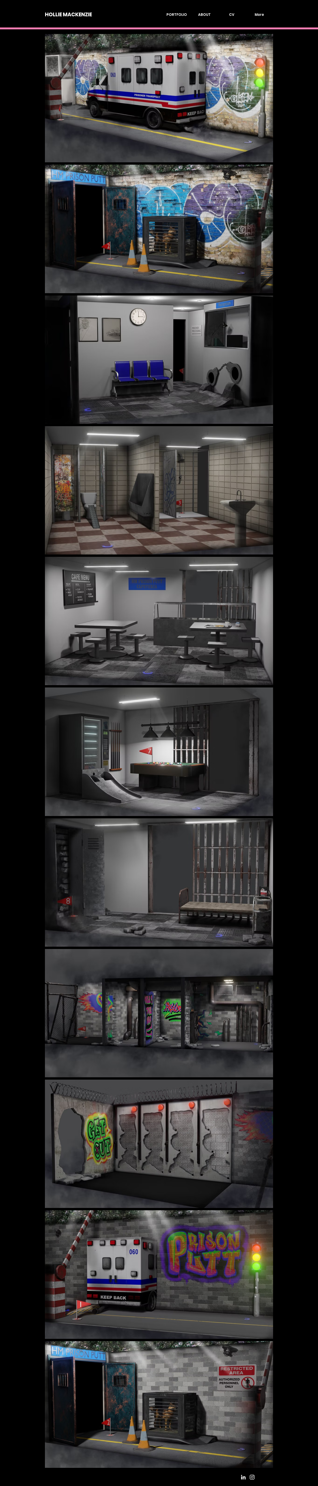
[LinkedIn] (243, 1477)
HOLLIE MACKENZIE (68, 14)
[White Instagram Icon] (252, 1477)
